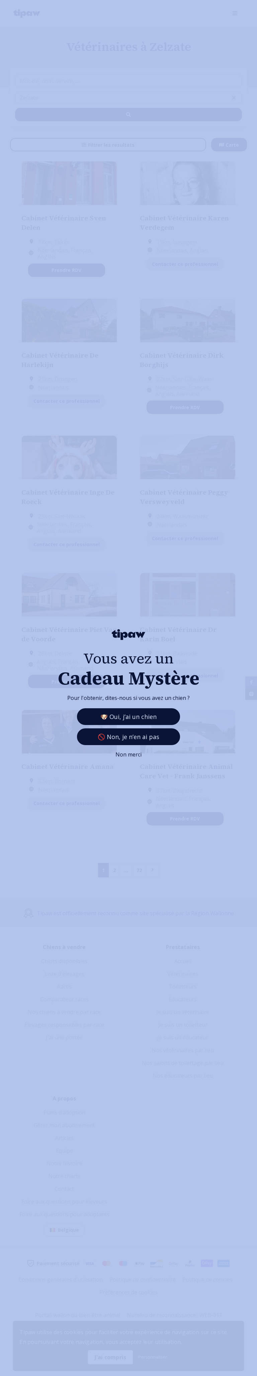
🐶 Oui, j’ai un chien (128, 717)
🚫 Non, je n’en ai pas (128, 737)
